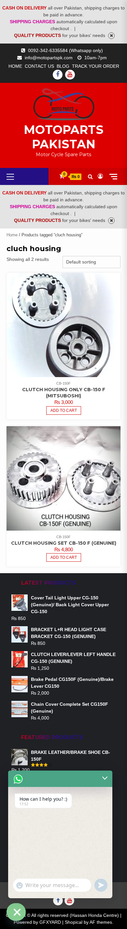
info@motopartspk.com (49, 57)
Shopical (73, 922)
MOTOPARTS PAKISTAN (64, 136)
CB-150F (63, 383)
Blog (63, 66)
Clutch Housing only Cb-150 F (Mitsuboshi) (63, 393)
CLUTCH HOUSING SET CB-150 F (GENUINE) (63, 543)
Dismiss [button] (111, 35)
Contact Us (39, 66)
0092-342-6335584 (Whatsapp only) (65, 50)
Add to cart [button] (63, 410)
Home (15, 66)
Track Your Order (95, 66)
